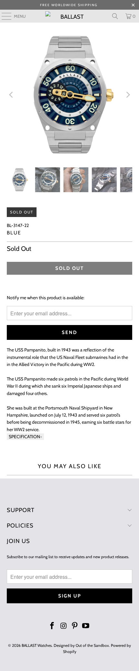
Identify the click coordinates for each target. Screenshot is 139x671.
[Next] (127, 95)
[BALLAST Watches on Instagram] (64, 626)
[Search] (115, 16)
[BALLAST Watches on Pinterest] (75, 626)
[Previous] (11, 95)
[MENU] (3, 16)
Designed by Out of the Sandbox (81, 645)
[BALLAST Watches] (69, 16)
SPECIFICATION (24, 436)
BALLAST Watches (37, 645)
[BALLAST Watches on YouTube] (86, 626)
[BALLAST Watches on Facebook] (52, 626)
